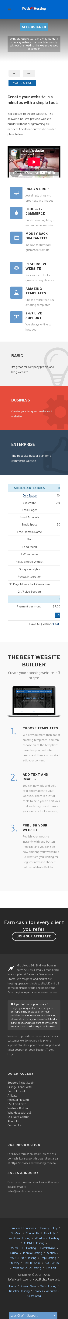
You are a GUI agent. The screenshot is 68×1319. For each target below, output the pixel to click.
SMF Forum (52, 1263)
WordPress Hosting (47, 1238)
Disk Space (30, 495)
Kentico (51, 1253)
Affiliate (13, 1095)
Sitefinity (14, 1263)
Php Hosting (48, 1257)
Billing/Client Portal (20, 1087)
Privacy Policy (48, 1228)
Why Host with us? (19, 1112)
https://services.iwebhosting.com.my (33, 1163)
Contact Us (15, 1125)
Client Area (34, 1295)
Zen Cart (51, 1268)
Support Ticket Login (21, 1082)
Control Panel (16, 1091)
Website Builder (18, 1108)
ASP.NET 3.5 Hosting (23, 1248)
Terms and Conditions (22, 1228)
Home (13, 1286)
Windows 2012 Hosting (27, 1268)
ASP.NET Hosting (34, 1243)
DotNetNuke (48, 1248)
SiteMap (16, 1233)
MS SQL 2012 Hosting (23, 1257)
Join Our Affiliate (34, 936)
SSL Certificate (17, 1104)
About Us (13, 1121)
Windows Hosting (19, 1238)
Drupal (14, 1253)
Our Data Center (18, 1117)
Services (38, 1291)
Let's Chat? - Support (24, 1315)
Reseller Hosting (18, 1099)
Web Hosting (48, 1286)
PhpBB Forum (32, 1263)
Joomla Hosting (32, 1253)
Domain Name (28, 1286)
